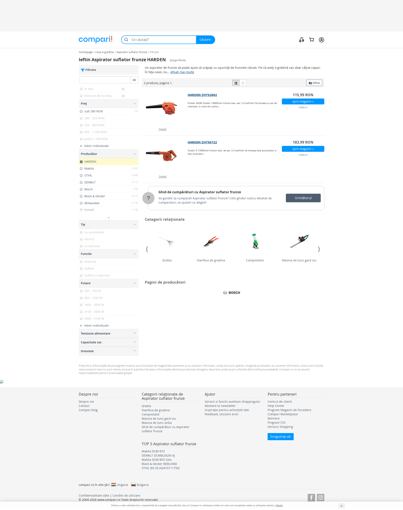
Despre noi (86, 402)
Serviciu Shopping (280, 427)
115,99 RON (303, 94)
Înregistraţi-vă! (280, 437)
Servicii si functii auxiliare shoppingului (232, 402)
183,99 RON (303, 142)
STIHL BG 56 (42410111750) (160, 468)
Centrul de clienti (280, 402)
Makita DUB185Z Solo (156, 460)
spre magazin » (303, 101)
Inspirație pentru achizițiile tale (227, 410)
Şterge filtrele (178, 60)
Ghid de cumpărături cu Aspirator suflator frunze (199, 192)
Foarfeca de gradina (211, 260)
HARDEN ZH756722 (202, 142)
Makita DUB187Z (153, 451)
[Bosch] (231, 293)
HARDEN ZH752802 (202, 95)
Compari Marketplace (283, 414)
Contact (84, 406)
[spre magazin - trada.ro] (165, 108)
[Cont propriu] (321, 40)
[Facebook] (311, 497)
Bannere (274, 418)
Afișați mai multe (182, 72)
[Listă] (235, 83)
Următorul (303, 198)
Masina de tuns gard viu (299, 260)
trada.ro (303, 107)
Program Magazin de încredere (289, 410)
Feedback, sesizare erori (221, 414)
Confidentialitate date (94, 495)
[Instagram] (320, 497)
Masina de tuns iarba (157, 423)
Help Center (276, 406)
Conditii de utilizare (126, 495)
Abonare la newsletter (220, 406)
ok (134, 80)
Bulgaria (143, 485)
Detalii (162, 129)
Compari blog (88, 410)
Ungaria (122, 485)
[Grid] (242, 83)
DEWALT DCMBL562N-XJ (158, 455)
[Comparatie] (302, 40)
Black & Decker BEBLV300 (159, 464)
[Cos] (311, 40)
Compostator (255, 260)
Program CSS (277, 422)
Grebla (167, 260)
